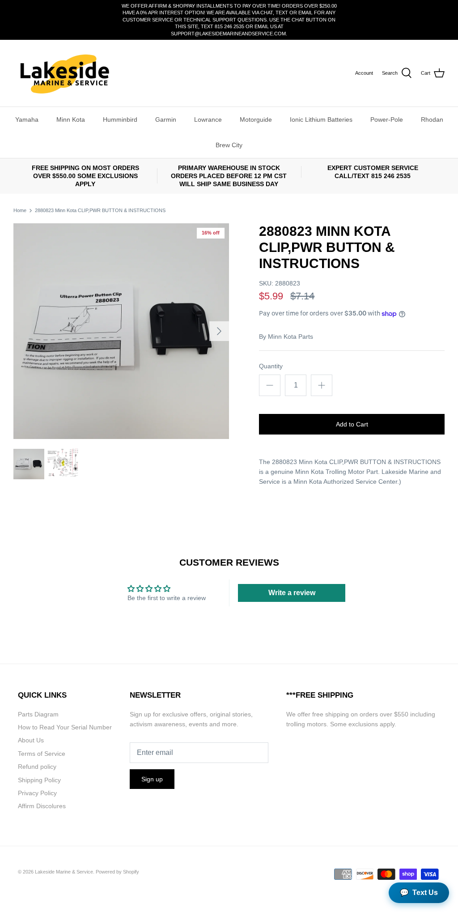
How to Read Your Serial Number (65, 727)
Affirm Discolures (42, 806)
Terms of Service (41, 753)
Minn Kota (70, 119)
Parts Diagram (38, 714)
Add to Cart (352, 424)
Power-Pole (386, 119)
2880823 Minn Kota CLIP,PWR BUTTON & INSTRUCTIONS (100, 210)
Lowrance (208, 119)
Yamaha (26, 119)
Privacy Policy (37, 793)
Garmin (165, 119)
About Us (31, 740)
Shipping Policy (39, 780)
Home (19, 210)
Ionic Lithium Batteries (321, 119)
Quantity (271, 366)
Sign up (152, 779)
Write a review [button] (291, 593)
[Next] (219, 331)
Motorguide (256, 119)
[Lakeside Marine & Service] (63, 73)
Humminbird (120, 119)
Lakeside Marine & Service (64, 871)
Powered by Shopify (117, 871)
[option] (121, 331)
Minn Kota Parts (290, 336)
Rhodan (432, 119)
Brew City (229, 145)
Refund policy (37, 766)
